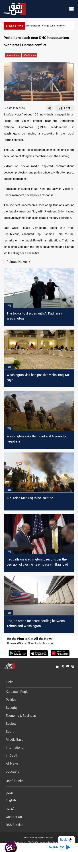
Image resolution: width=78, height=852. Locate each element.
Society (11, 723)
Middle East (14, 739)
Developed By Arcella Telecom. (39, 837)
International (13, 55)
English (11, 801)
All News (12, 763)
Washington (30, 55)
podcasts (12, 771)
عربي (9, 793)
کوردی (10, 808)
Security (12, 708)
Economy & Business (21, 715)
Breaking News (14, 25)
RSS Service (14, 825)
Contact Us (14, 817)
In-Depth (12, 755)
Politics (11, 700)
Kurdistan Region (18, 692)
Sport (10, 731)
